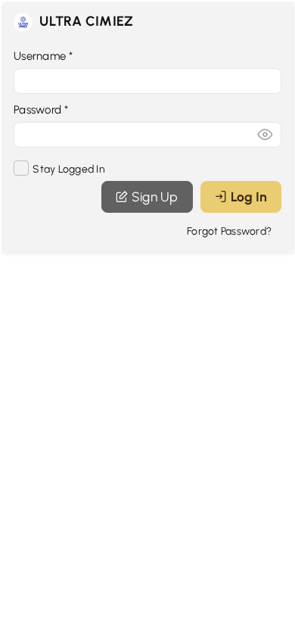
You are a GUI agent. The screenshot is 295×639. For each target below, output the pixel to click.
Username (43, 56)
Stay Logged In (67, 169)
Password (41, 110)
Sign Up (155, 196)
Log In (249, 196)
